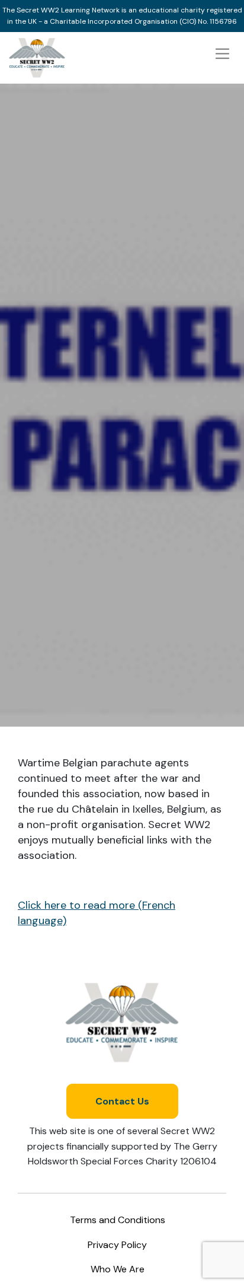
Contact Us (122, 1101)
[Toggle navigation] (222, 54)
